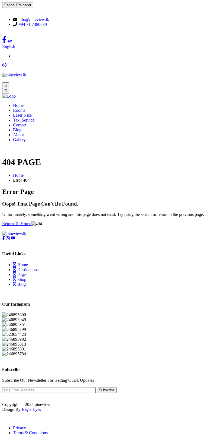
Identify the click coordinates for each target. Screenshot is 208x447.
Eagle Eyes (31, 409)
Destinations (27, 269)
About (18, 134)
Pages (21, 274)
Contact (19, 125)
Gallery (19, 139)
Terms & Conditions (30, 432)
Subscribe (107, 390)
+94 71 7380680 (32, 24)
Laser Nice (22, 115)
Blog (17, 130)
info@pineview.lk (33, 19)
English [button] (8, 46)
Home (18, 105)
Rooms (19, 110)
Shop (21, 279)
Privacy (19, 428)
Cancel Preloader (17, 5)
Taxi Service (23, 120)
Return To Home (16, 223)
